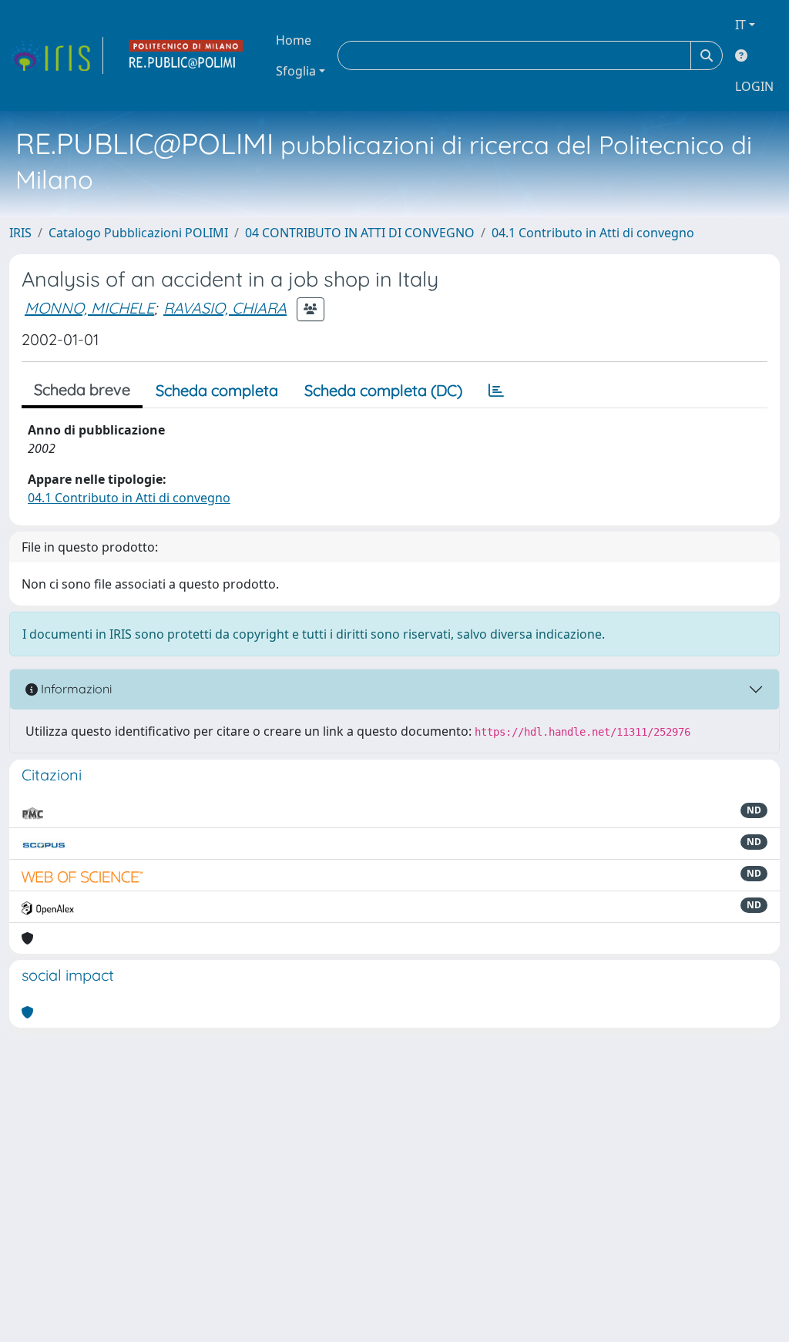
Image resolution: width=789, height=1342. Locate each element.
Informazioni (75, 688)
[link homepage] (56, 55)
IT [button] (740, 24)
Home (293, 40)
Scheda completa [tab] (217, 390)
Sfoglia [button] (296, 70)
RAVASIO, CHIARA (225, 307)
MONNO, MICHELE (89, 307)
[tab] (496, 390)
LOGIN (754, 86)
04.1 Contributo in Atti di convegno (593, 232)
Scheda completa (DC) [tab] (383, 390)
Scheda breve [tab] (82, 389)
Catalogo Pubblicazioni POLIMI (138, 232)
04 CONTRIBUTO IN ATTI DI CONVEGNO (360, 232)
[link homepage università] (186, 55)
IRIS (20, 232)
